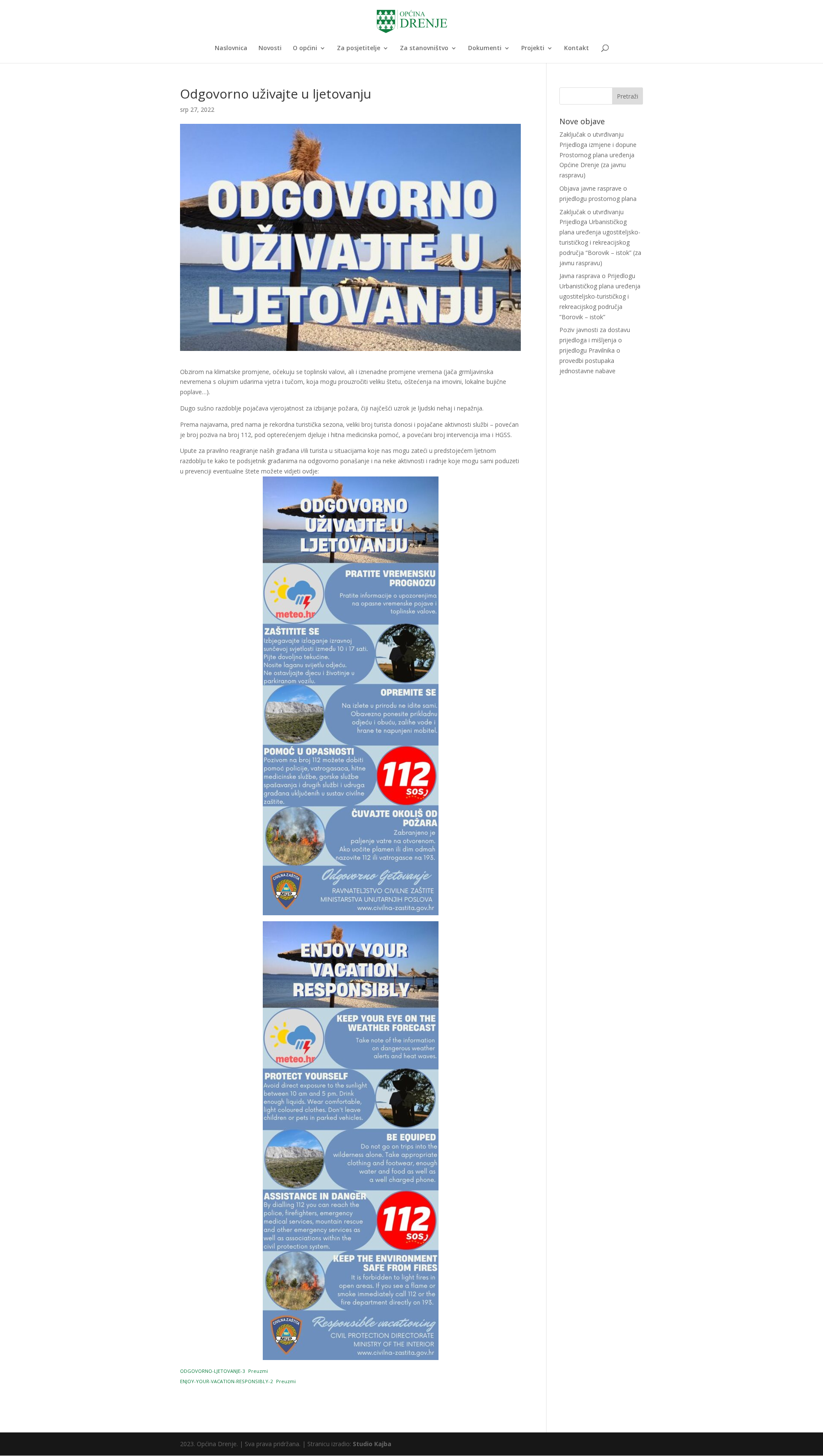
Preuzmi (258, 1371)
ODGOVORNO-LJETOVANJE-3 (212, 1371)
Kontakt (576, 48)
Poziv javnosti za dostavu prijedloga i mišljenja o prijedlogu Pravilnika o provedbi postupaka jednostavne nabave (594, 350)
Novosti (270, 48)
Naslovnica (231, 48)
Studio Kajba (372, 1444)
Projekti (532, 48)
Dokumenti (485, 48)
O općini (305, 48)
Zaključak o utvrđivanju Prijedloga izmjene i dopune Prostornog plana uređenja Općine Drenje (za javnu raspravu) (598, 154)
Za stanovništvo (424, 48)
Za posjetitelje (358, 48)
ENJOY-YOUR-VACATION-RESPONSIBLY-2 (226, 1381)
